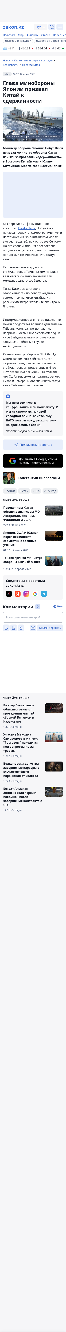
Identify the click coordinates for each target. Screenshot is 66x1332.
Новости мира (31, 65)
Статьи (45, 35)
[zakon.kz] (13, 27)
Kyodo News (26, 228)
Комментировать (50, 627)
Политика (9, 35)
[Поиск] (51, 27)
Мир (21, 35)
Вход (60, 606)
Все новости (10, 65)
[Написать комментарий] (33, 617)
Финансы (32, 35)
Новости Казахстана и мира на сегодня (28, 60)
